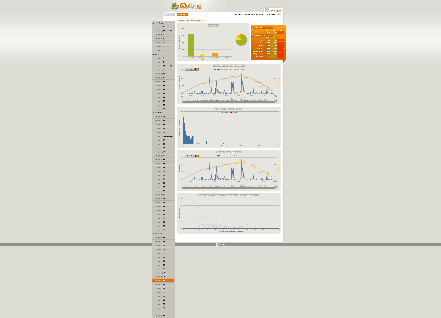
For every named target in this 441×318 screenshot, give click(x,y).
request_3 (160, 38)
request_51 (160, 230)
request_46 (160, 214)
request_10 (160, 74)
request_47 (160, 218)
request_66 (160, 288)
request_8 (160, 62)
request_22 (160, 117)
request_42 (160, 199)
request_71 (160, 308)
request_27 (160, 140)
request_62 (160, 273)
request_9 (160, 70)
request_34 (160, 167)
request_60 (160, 265)
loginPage (159, 23)
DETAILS (183, 14)
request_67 (160, 292)
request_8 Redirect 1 (164, 66)
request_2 (160, 35)
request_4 (160, 42)
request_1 (160, 27)
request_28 (160, 144)
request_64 (160, 280)
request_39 (160, 187)
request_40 (160, 191)
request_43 (160, 202)
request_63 (160, 277)
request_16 (160, 97)
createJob (159, 113)
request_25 (160, 132)
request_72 (160, 316)
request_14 (160, 89)
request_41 (160, 195)
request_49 (160, 226)
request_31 (160, 156)
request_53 (160, 238)
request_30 (160, 152)
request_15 (160, 93)
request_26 (160, 128)
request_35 (160, 171)
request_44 (160, 206)
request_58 (160, 257)
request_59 (160, 261)
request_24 (160, 124)
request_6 (160, 50)
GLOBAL (170, 14)
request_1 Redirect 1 (164, 31)
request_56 (160, 249)
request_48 (160, 222)
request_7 (160, 58)
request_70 (160, 304)
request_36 (160, 175)
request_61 (160, 269)
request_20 (160, 109)
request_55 (160, 245)
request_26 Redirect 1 (164, 136)
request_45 (160, 210)
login (157, 54)
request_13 (160, 85)
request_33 (160, 163)
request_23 (160, 120)
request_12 (160, 81)
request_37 (160, 179)
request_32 (160, 159)
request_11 (160, 78)
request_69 (160, 300)
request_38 (160, 183)
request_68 (160, 296)
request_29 (160, 148)
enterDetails (159, 234)
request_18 (160, 105)
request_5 (160, 46)
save (157, 312)
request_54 (160, 241)
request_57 (160, 253)
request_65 (160, 284)
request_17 (160, 101)
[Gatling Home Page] (220, 244)
